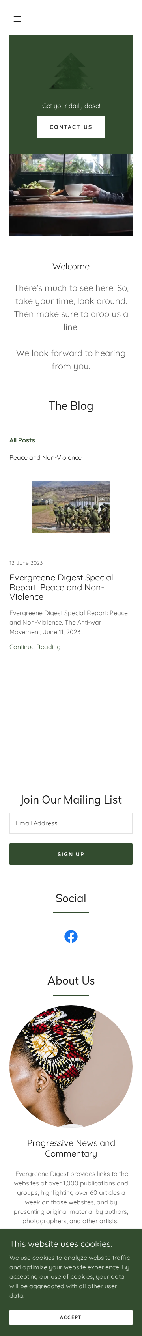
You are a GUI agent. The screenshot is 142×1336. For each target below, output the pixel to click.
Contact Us (71, 127)
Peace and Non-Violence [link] (45, 457)
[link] (71, 72)
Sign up (71, 854)
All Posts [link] (22, 440)
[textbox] (71, 823)
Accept (71, 1317)
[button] (17, 19)
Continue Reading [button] (35, 647)
